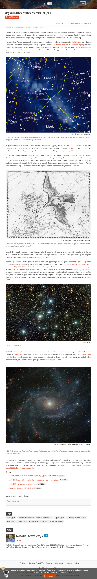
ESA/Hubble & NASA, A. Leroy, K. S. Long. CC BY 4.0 (29, 27)
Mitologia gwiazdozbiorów (38, 521)
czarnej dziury (86, 354)
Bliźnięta (76, 166)
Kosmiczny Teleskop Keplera (76, 518)
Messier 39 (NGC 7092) (16, 267)
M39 (25, 521)
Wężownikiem (16, 47)
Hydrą (81, 45)
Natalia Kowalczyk (75, 23)
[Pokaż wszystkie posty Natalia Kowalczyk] (10, 538)
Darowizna (49, 563)
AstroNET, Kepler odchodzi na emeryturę (23, 484)
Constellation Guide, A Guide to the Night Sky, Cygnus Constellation (32, 476)
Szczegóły (63, 572)
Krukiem (65, 45)
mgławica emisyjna (70, 277)
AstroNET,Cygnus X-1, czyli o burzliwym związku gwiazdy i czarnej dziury (34, 480)
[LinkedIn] (47, 567)
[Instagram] (43, 567)
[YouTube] (55, 566)
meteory (74, 148)
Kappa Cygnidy (59, 518)
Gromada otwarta (12, 346)
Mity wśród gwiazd (12, 17)
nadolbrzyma (22, 357)
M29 (20, 521)
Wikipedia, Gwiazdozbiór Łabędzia (21, 488)
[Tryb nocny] (49, 3)
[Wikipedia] (51, 567)
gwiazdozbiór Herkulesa (26, 518)
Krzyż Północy (12, 521)
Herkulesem (73, 45)
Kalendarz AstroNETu (36, 563)
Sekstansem (39, 47)
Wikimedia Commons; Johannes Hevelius (77, 240)
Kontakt (69, 563)
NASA (88, 342)
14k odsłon (87, 23)
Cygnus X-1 (18, 354)
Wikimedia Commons (83, 134)
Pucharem (57, 45)
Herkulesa (75, 42)
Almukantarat (59, 563)
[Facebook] (39, 567)
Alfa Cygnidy (11, 518)
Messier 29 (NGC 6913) (81, 264)
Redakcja (23, 563)
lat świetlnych (50, 360)
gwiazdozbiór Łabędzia (44, 518)
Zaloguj (77, 563)
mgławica (9, 277)
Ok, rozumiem (49, 576)
